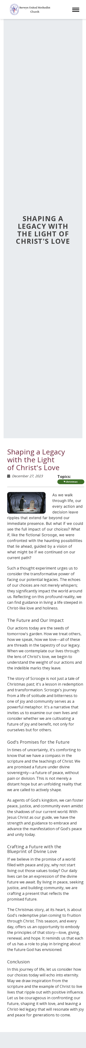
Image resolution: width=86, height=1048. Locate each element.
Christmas (71, 481)
